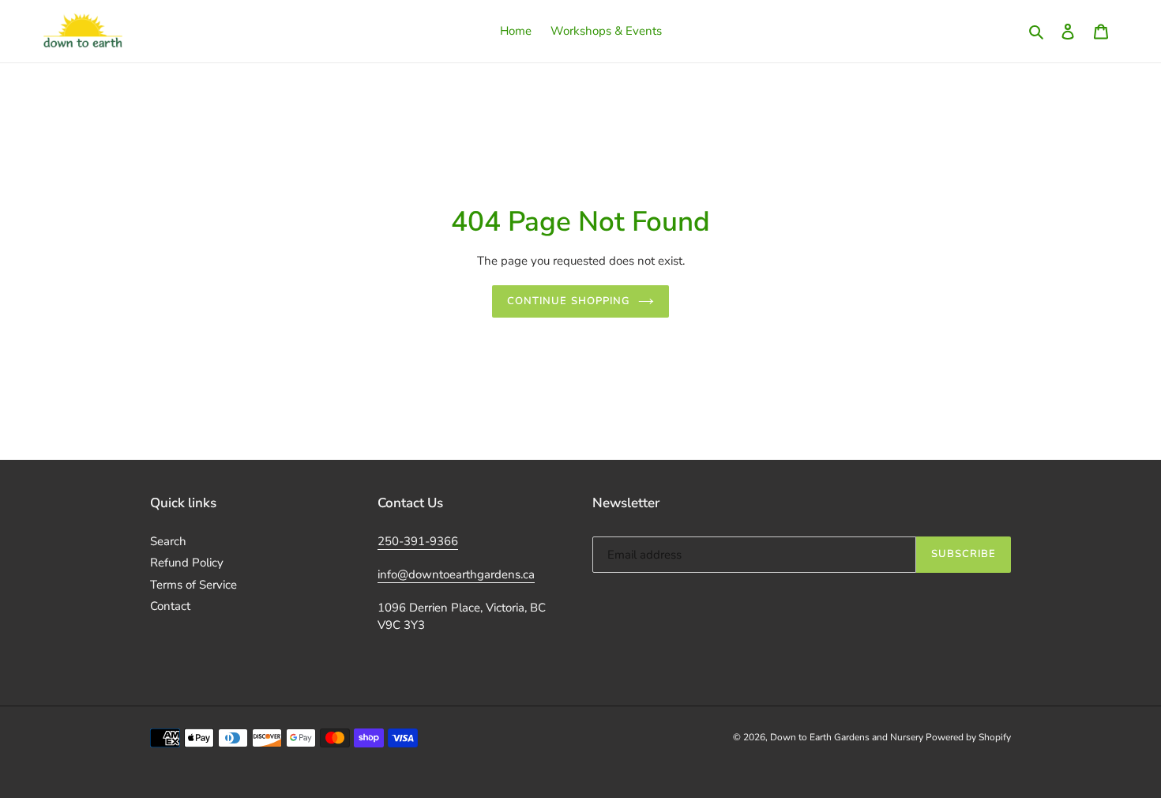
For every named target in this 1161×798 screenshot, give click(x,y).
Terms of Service (193, 585)
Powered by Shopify (968, 737)
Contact (170, 606)
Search (168, 541)
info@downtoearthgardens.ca (456, 574)
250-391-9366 (418, 541)
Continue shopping (568, 301)
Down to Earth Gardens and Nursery (848, 737)
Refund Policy (187, 562)
